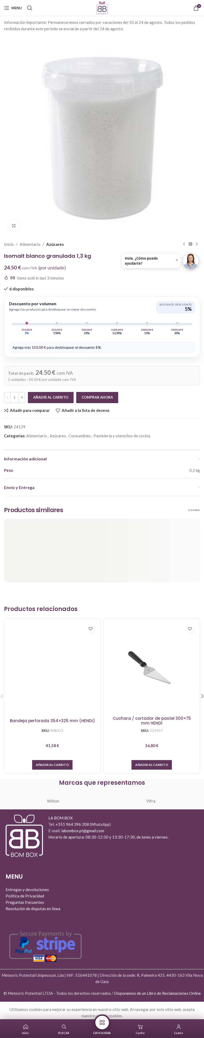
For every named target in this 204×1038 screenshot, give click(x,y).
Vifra (150, 801)
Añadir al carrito (50, 397)
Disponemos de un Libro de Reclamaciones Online (157, 993)
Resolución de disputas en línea (33, 908)
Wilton (53, 801)
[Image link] (24, 835)
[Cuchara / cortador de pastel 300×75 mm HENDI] (151, 666)
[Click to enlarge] (14, 226)
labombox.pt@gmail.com (82, 830)
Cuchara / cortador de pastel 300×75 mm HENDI (152, 721)
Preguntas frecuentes (25, 902)
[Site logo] (102, 7)
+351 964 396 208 (73, 824)
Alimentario (30, 244)
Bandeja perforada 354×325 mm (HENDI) (52, 720)
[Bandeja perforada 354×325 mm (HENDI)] (52, 666)
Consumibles (80, 435)
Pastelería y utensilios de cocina (122, 435)
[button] (52, 765)
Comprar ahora (97, 397)
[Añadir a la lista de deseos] (90, 628)
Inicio (9, 244)
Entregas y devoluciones (27, 889)
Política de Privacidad (25, 895)
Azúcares (55, 244)
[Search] (29, 8)
